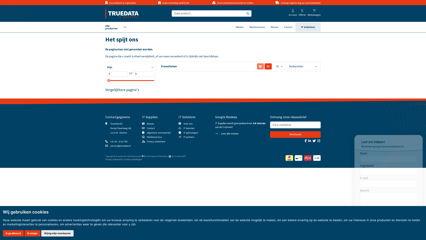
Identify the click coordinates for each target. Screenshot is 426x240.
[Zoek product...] (247, 13)
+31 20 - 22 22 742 (118, 141)
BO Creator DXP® (179, 156)
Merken (240, 27)
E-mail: (364, 178)
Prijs (109, 67)
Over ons (188, 123)
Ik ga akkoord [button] (13, 233)
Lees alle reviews (229, 133)
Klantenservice (257, 27)
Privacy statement (156, 141)
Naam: (364, 153)
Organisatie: (367, 166)
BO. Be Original (150, 156)
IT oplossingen (191, 132)
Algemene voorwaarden (159, 132)
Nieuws (274, 27)
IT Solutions (308, 27)
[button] (293, 11)
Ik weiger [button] (32, 233)
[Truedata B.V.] (119, 13)
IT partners (189, 137)
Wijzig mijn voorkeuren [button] (57, 233)
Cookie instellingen (133, 159)
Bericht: (364, 190)
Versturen (295, 134)
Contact (288, 27)
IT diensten (189, 128)
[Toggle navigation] (116, 27)
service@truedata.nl (120, 145)
